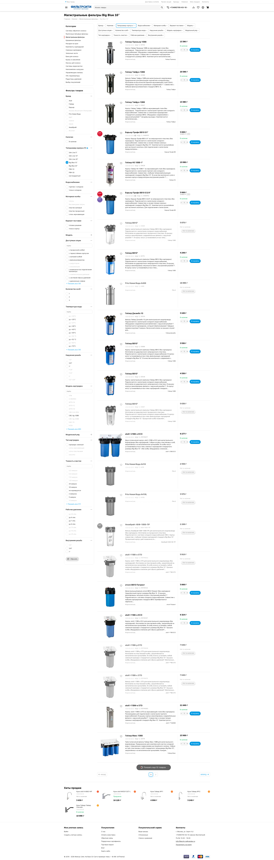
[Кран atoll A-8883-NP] (69, 796)
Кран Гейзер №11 (156, 791)
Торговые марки (107, 845)
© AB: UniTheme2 (118, 857)
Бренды (176, 2)
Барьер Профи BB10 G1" (136, 132)
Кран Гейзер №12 (193, 791)
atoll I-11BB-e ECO (133, 615)
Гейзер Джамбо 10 (134, 313)
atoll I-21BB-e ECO (133, 434)
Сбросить (73, 559)
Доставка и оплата (152, 2)
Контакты (205, 2)
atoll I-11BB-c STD (133, 675)
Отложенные (143, 835)
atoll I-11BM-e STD (133, 705)
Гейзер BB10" (131, 223)
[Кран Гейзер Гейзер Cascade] (69, 809)
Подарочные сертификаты (111, 841)
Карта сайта (105, 851)
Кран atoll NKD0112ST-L (122, 791)
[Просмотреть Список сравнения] (193, 7)
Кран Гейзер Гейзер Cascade (83, 806)
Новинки (184, 2)
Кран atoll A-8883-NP (84, 791)
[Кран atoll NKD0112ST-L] (106, 796)
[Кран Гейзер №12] (180, 796)
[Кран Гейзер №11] (143, 796)
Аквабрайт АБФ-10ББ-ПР (137, 524)
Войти (66, 831)
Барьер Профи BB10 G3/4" (138, 193)
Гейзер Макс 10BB (134, 736)
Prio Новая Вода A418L (136, 494)
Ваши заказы (143, 831)
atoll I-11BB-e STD (133, 555)
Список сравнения (145, 838)
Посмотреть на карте (184, 845)
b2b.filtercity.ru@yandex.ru (185, 841)
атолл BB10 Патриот (135, 585)
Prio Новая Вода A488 (135, 283)
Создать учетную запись (73, 835)
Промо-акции (166, 2)
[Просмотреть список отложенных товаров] (198, 7)
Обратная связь (107, 838)
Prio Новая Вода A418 (135, 464)
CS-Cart (94, 857)
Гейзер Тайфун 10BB (135, 72)
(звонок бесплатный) (190, 835)
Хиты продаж (195, 2)
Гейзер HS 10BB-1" (134, 162)
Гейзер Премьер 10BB (135, 42)
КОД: (136, 45)
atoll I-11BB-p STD (133, 645)
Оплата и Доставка (108, 835)
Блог (103, 848)
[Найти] (162, 7)
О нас (103, 831)
